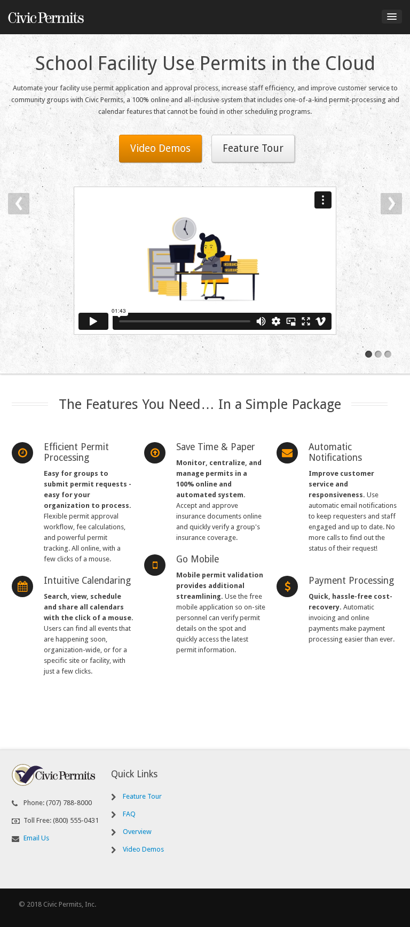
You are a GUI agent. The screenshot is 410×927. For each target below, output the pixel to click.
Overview (137, 832)
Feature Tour (253, 148)
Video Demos (160, 148)
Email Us (36, 838)
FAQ (129, 814)
